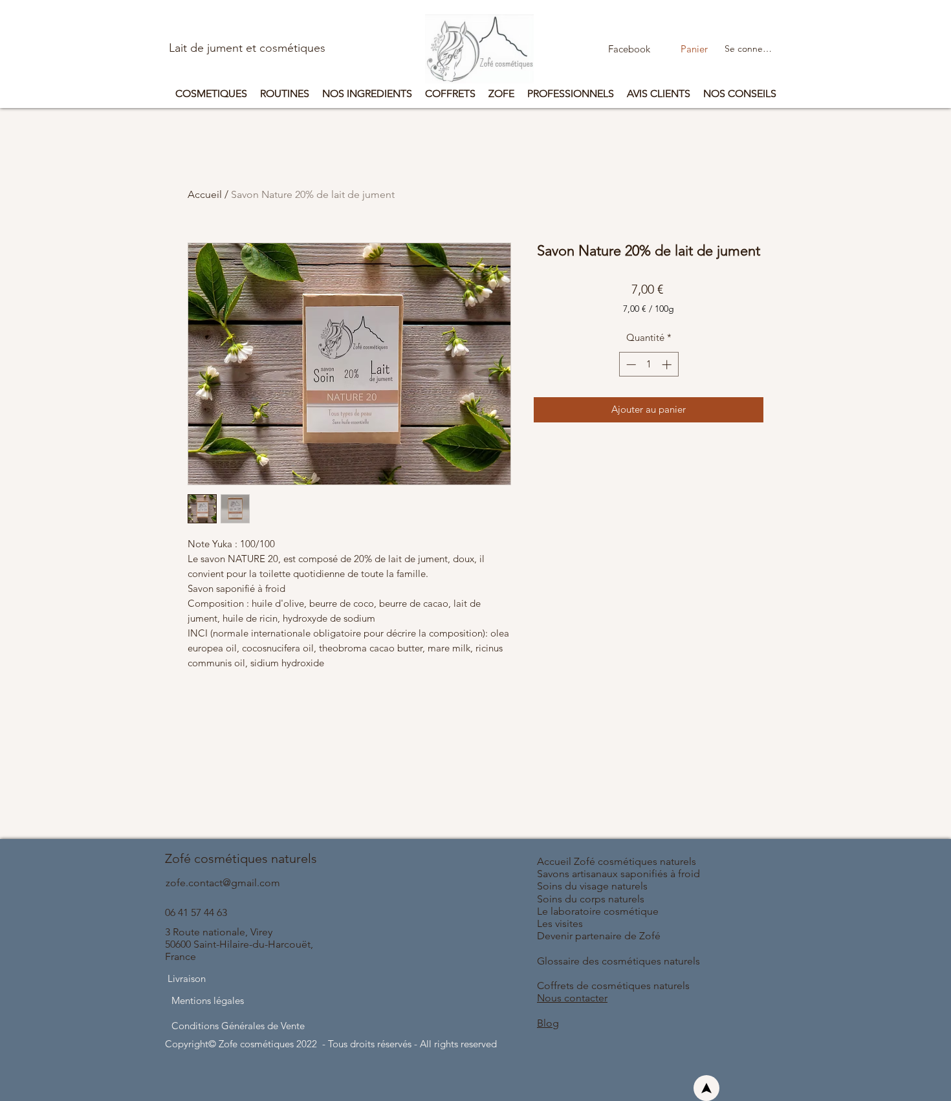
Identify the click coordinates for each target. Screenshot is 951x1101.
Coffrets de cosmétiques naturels (614, 985)
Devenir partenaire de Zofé (599, 936)
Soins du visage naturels (592, 886)
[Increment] (668, 364)
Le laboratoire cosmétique (598, 911)
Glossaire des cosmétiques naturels (618, 961)
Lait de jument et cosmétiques (247, 48)
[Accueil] (706, 1088)
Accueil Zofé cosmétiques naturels (618, 861)
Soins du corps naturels (590, 899)
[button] (708, 49)
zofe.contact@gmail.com (223, 883)
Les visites (560, 923)
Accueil (205, 194)
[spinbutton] (648, 364)
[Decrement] (630, 364)
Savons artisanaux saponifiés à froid (618, 873)
